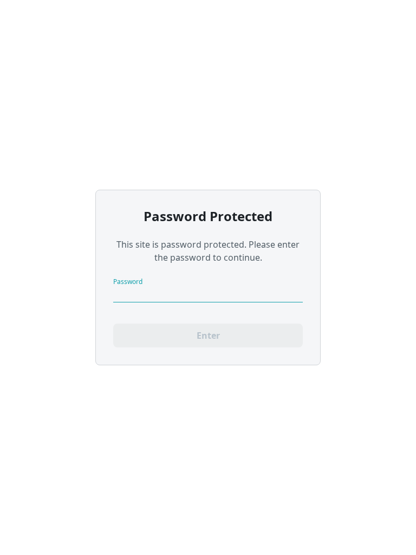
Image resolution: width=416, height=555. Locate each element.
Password (127, 281)
